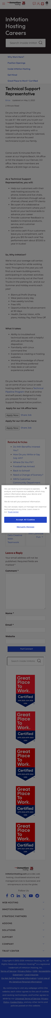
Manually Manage (25, 527)
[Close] (46, 488)
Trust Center (13, 512)
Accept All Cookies (25, 520)
